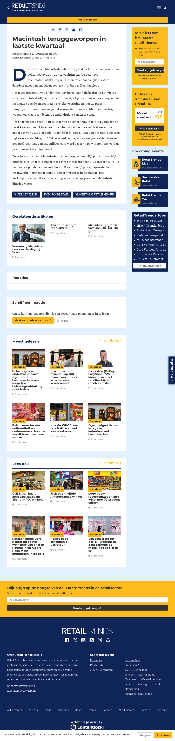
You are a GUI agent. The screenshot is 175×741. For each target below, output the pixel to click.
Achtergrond (14, 710)
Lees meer (122, 734)
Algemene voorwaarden (21, 690)
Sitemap (162, 710)
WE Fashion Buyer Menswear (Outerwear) (151, 220)
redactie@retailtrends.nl (150, 684)
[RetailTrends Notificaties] (108, 640)
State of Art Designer (151, 230)
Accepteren (163, 735)
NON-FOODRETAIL (56, 194)
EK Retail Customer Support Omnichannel (151, 259)
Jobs (78, 710)
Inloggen (62, 320)
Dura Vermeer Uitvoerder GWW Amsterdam (151, 244)
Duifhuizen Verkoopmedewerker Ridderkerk (151, 254)
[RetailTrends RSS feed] (92, 640)
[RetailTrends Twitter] (75, 641)
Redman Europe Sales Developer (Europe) (151, 235)
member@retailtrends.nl (139, 693)
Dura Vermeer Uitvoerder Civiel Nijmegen (151, 249)
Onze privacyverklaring (21, 685)
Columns (63, 710)
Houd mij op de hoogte (150, 70)
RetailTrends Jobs (150, 265)
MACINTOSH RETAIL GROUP (94, 194)
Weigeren (145, 735)
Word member (87, 19)
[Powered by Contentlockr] (87, 727)
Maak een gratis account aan (32, 320)
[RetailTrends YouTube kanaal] (83, 640)
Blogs (47, 710)
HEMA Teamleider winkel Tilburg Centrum (151, 225)
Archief (146, 710)
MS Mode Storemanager (151, 240)
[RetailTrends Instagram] (100, 640)
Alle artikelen (109, 340)
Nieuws (33, 710)
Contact (107, 710)
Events (92, 710)
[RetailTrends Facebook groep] (67, 640)
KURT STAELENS (26, 194)
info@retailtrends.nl (150, 679)
